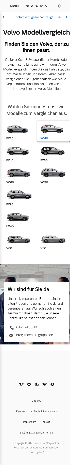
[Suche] (60, 6)
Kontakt (45, 422)
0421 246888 (26, 327)
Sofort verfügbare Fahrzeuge (34, 17)
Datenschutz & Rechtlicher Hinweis (36, 411)
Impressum (29, 422)
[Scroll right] (66, 17)
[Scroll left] (4, 17)
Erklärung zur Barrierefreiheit (36, 432)
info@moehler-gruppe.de (34, 335)
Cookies (36, 400)
